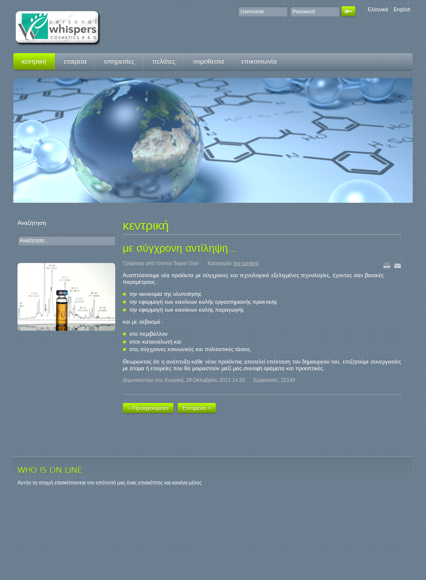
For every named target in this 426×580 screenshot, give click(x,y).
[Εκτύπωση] (389, 268)
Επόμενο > (197, 407)
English (402, 9)
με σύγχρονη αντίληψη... (180, 248)
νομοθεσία (208, 61)
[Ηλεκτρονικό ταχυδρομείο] (399, 268)
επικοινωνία (259, 61)
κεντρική (34, 61)
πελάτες (164, 61)
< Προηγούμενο (148, 407)
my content (246, 263)
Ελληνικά (378, 9)
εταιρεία (75, 61)
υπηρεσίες (119, 61)
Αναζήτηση (31, 222)
